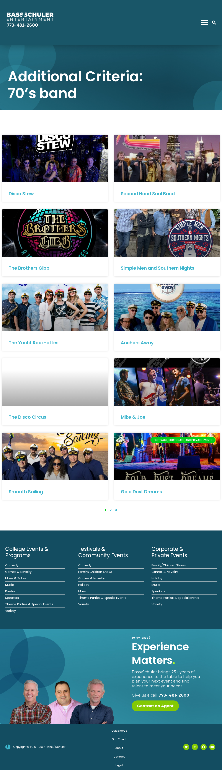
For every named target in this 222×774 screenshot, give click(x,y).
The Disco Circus (27, 417)
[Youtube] (212, 747)
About (119, 748)
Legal (119, 765)
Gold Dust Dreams (141, 492)
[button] (205, 22)
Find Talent (119, 739)
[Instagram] (195, 747)
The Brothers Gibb (29, 268)
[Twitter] (186, 747)
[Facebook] (204, 747)
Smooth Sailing (26, 492)
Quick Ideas (119, 730)
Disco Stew (21, 194)
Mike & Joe (133, 417)
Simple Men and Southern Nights (157, 268)
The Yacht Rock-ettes (34, 343)
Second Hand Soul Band (148, 194)
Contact (119, 756)
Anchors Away (137, 343)
